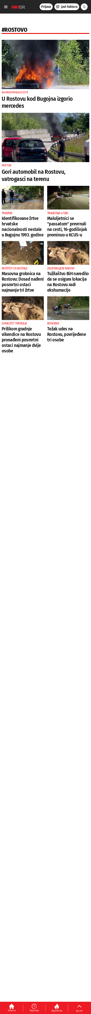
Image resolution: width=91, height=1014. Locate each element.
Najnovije (34, 1010)
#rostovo (14, 29)
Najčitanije (56, 1010)
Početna (12, 1010)
